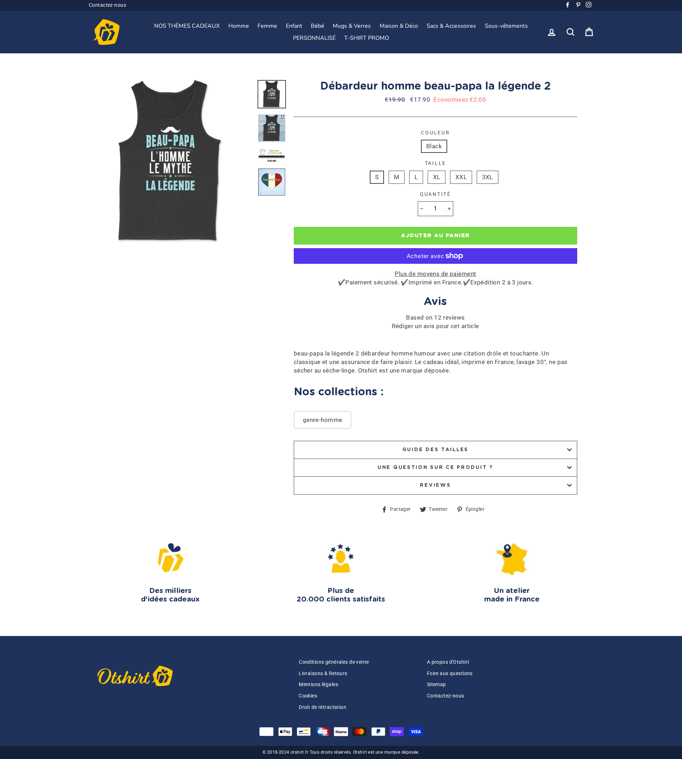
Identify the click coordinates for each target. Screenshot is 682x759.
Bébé (317, 26)
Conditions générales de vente (334, 662)
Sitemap (436, 685)
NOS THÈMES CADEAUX (187, 26)
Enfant (294, 26)
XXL (461, 177)
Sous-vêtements (506, 26)
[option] (170, 162)
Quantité (435, 194)
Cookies (308, 696)
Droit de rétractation (322, 707)
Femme (267, 26)
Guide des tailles (435, 449)
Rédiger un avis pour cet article (435, 326)
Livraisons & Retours (323, 673)
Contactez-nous (107, 5)
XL (436, 177)
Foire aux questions (450, 673)
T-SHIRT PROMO (366, 38)
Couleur (435, 132)
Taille (435, 163)
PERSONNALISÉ (314, 38)
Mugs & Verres (352, 26)
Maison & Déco (399, 26)
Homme (238, 26)
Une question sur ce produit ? (435, 467)
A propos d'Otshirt (448, 662)
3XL (487, 177)
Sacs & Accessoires (451, 26)
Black (434, 146)
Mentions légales (318, 685)
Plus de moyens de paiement (435, 273)
